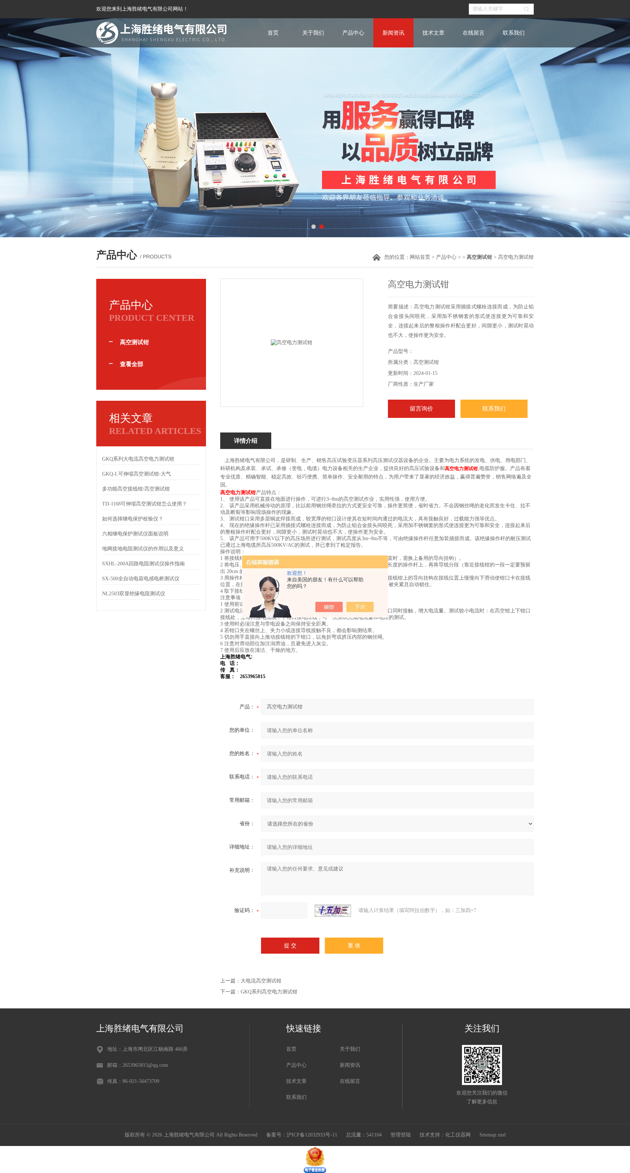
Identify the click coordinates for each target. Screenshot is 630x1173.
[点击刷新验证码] (333, 910)
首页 (273, 33)
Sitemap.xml (492, 1135)
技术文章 (433, 33)
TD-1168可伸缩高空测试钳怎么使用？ (144, 504)
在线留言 (474, 33)
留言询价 (421, 408)
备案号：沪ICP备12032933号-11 (301, 1135)
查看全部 (131, 364)
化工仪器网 (458, 1135)
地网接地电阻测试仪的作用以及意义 (143, 548)
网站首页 (420, 257)
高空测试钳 (134, 342)
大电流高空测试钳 (261, 981)
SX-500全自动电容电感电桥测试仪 (140, 578)
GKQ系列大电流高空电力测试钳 (138, 459)
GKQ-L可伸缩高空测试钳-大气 (136, 474)
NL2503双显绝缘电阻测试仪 (133, 593)
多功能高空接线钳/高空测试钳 (136, 489)
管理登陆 (400, 1135)
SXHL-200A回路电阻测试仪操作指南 (143, 563)
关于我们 (313, 33)
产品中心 (353, 33)
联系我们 (514, 33)
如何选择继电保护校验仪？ (132, 519)
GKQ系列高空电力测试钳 (269, 992)
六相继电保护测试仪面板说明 (135, 533)
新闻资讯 (393, 33)
